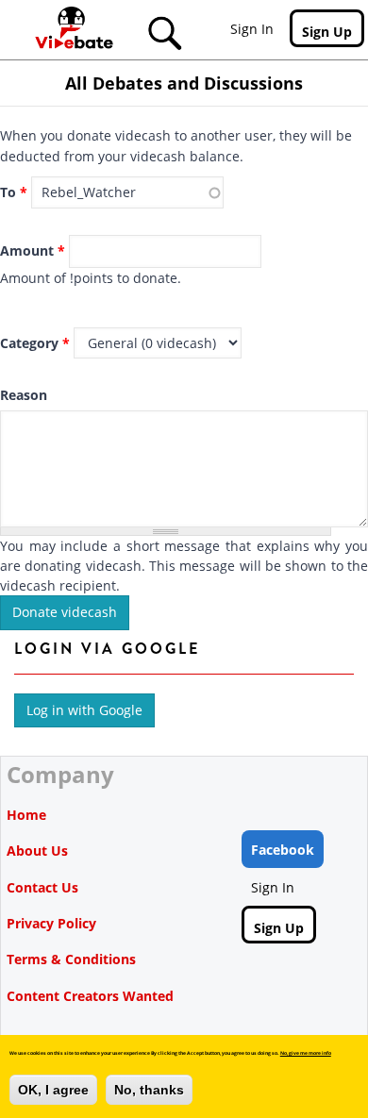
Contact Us (42, 887)
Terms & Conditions (71, 959)
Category (35, 343)
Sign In (252, 29)
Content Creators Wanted (90, 996)
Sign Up (327, 32)
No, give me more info (305, 1053)
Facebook (282, 850)
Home (26, 815)
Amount (32, 250)
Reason (23, 395)
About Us (37, 850)
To (13, 192)
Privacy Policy (51, 923)
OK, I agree (53, 1089)
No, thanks (149, 1089)
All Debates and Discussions (184, 83)
